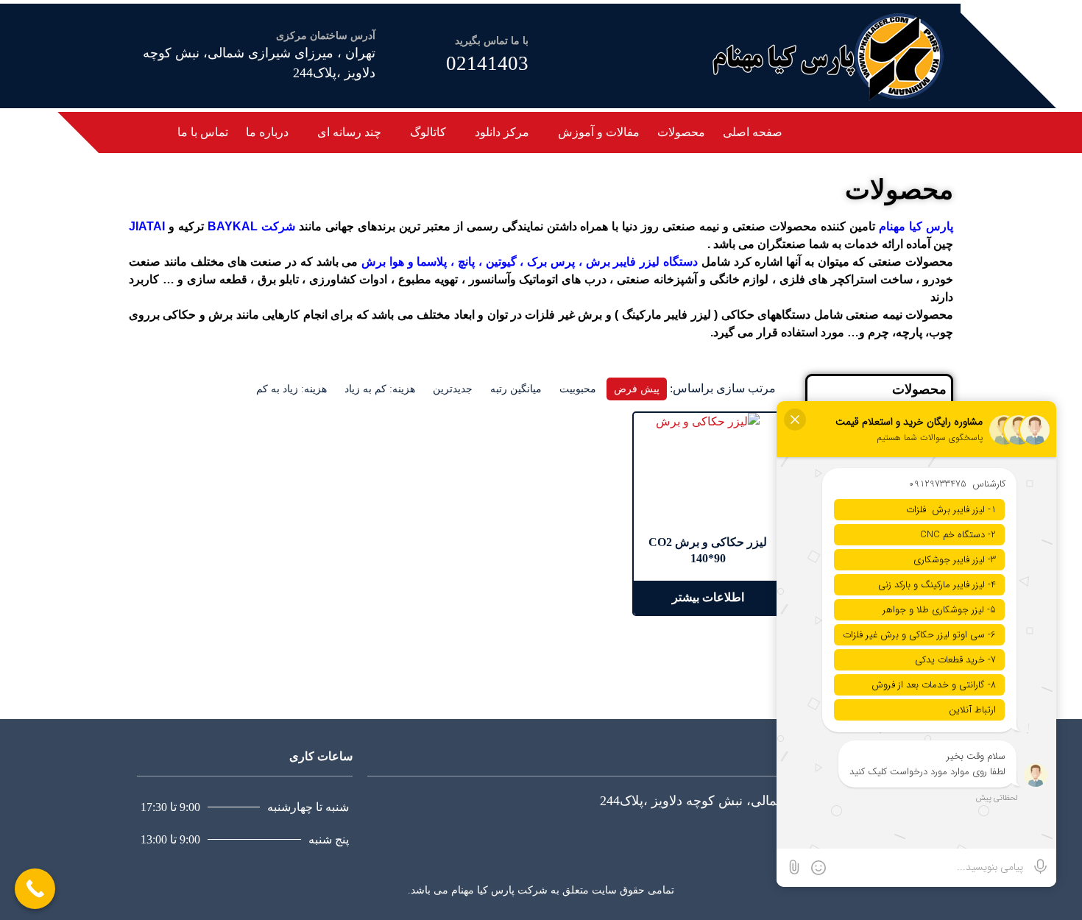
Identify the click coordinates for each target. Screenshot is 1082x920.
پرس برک (551, 261)
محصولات (681, 132)
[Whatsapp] (852, 130)
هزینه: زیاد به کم (291, 388)
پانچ (464, 261)
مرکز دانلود (502, 132)
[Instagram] (868, 130)
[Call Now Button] (35, 888)
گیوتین (499, 261)
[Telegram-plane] (884, 130)
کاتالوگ (428, 132)
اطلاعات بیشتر (708, 597)
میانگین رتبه (516, 388)
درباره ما (267, 132)
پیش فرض (637, 388)
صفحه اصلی (752, 132)
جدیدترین (453, 388)
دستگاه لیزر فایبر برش (642, 261)
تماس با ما (202, 132)
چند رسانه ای (349, 132)
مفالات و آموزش (599, 132)
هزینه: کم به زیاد (379, 388)
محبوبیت (577, 388)
